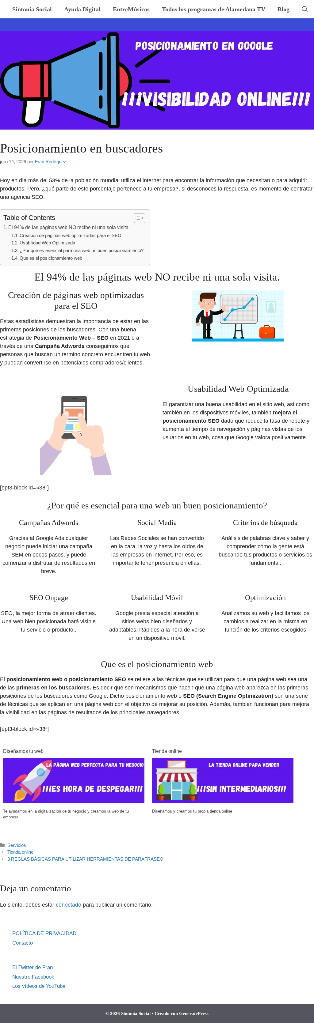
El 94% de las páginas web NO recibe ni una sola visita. (69, 227)
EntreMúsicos (131, 9)
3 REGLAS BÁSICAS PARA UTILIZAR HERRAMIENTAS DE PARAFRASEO (85, 859)
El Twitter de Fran (32, 967)
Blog (283, 9)
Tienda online (167, 751)
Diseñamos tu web (23, 751)
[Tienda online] (222, 801)
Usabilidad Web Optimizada (47, 242)
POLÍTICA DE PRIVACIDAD (44, 933)
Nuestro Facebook (33, 977)
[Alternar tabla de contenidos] (136, 218)
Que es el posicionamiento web (51, 258)
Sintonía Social (32, 9)
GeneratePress (194, 1013)
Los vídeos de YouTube (38, 986)
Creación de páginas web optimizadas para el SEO (70, 235)
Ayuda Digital (82, 9)
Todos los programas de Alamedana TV (213, 9)
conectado (68, 905)
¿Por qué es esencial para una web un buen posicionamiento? (82, 250)
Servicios (16, 845)
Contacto (22, 943)
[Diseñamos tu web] (73, 801)
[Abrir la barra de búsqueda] (305, 9)
